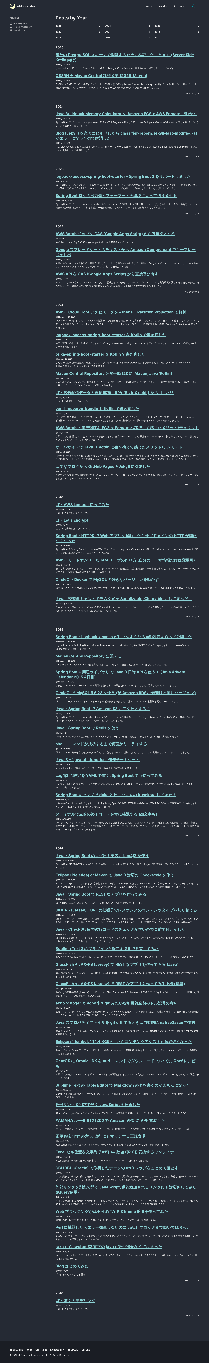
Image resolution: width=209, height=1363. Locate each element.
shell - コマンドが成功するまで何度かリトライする (101, 744)
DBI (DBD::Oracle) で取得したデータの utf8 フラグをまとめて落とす (117, 1168)
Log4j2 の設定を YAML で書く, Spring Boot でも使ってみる (109, 775)
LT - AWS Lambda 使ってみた (82, 504)
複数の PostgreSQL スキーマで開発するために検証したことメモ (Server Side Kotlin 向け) (125, 57)
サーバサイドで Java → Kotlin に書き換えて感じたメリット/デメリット (119, 447)
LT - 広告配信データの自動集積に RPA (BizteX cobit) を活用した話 (115, 392)
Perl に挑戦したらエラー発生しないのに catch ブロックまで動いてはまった (123, 1227)
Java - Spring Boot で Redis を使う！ (89, 728)
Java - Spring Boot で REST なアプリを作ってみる (101, 894)
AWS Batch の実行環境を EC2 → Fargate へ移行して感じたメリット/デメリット (127, 427)
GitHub (34, 1349)
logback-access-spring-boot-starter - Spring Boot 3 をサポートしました (123, 176)
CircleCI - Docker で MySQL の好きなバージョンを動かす (107, 579)
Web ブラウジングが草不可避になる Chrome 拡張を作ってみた (112, 1211)
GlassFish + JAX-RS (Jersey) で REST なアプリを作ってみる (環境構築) (120, 983)
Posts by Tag (19, 30)
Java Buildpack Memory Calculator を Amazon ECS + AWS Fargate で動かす (126, 114)
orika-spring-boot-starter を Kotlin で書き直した (100, 354)
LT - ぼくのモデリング (75, 1300)
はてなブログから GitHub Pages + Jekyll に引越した (103, 466)
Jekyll (46, 1355)
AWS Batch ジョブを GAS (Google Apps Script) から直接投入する (115, 233)
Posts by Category (22, 26)
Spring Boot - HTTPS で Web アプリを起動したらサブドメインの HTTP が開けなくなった (126, 538)
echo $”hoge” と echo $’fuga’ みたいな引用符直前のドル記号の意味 (116, 1003)
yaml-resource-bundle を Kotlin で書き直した (97, 408)
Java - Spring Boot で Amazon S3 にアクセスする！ (103, 708)
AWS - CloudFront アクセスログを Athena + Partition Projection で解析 (121, 312)
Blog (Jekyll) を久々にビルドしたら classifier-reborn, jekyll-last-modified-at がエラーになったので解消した (126, 135)
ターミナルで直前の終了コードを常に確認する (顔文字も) (106, 814)
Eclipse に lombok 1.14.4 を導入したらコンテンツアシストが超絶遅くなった (124, 1041)
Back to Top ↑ (192, 94)
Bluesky (58, 1349)
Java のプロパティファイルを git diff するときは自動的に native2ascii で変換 (126, 1022)
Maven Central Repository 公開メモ (88, 656)
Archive (179, 6)
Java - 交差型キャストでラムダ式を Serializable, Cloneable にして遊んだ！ (124, 598)
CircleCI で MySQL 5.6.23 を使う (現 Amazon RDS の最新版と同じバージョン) (126, 692)
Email (74, 1349)
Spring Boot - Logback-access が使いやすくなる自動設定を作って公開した (124, 636)
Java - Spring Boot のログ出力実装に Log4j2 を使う (102, 855)
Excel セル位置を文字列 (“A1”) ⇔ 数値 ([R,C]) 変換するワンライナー (117, 1152)
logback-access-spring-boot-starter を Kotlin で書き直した (111, 335)
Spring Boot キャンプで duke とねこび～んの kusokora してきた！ (116, 794)
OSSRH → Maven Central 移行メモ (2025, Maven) (101, 75)
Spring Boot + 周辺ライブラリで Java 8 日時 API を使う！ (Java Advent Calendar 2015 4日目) (121, 674)
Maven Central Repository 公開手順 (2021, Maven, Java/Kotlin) (114, 373)
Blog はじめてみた (72, 1266)
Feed (87, 1349)
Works (163, 6)
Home (148, 6)
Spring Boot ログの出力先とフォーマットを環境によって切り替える (116, 195)
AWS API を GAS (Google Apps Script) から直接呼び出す (107, 274)
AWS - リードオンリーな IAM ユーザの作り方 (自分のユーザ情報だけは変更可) (125, 560)
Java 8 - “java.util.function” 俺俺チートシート (98, 759)
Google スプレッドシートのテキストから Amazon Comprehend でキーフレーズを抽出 (126, 252)
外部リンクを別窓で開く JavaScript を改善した (98, 1104)
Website (18, 1349)
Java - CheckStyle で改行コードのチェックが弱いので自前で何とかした (120, 929)
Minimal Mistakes (60, 1355)
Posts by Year (19, 23)
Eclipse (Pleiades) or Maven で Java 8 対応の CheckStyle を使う (115, 875)
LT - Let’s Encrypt (72, 520)
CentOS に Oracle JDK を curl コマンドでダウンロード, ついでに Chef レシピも (126, 1063)
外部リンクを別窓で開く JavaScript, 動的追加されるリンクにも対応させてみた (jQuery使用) (126, 1189)
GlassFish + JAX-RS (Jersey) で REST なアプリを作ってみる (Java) (117, 964)
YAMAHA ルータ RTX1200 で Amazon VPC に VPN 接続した (110, 1120)
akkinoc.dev (26, 6)
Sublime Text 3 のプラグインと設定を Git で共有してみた (107, 948)
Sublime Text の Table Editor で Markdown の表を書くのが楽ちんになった (123, 1085)
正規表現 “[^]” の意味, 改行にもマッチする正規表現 (100, 1136)
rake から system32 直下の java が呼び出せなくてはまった (109, 1246)
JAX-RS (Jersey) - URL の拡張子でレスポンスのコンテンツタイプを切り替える (126, 910)
